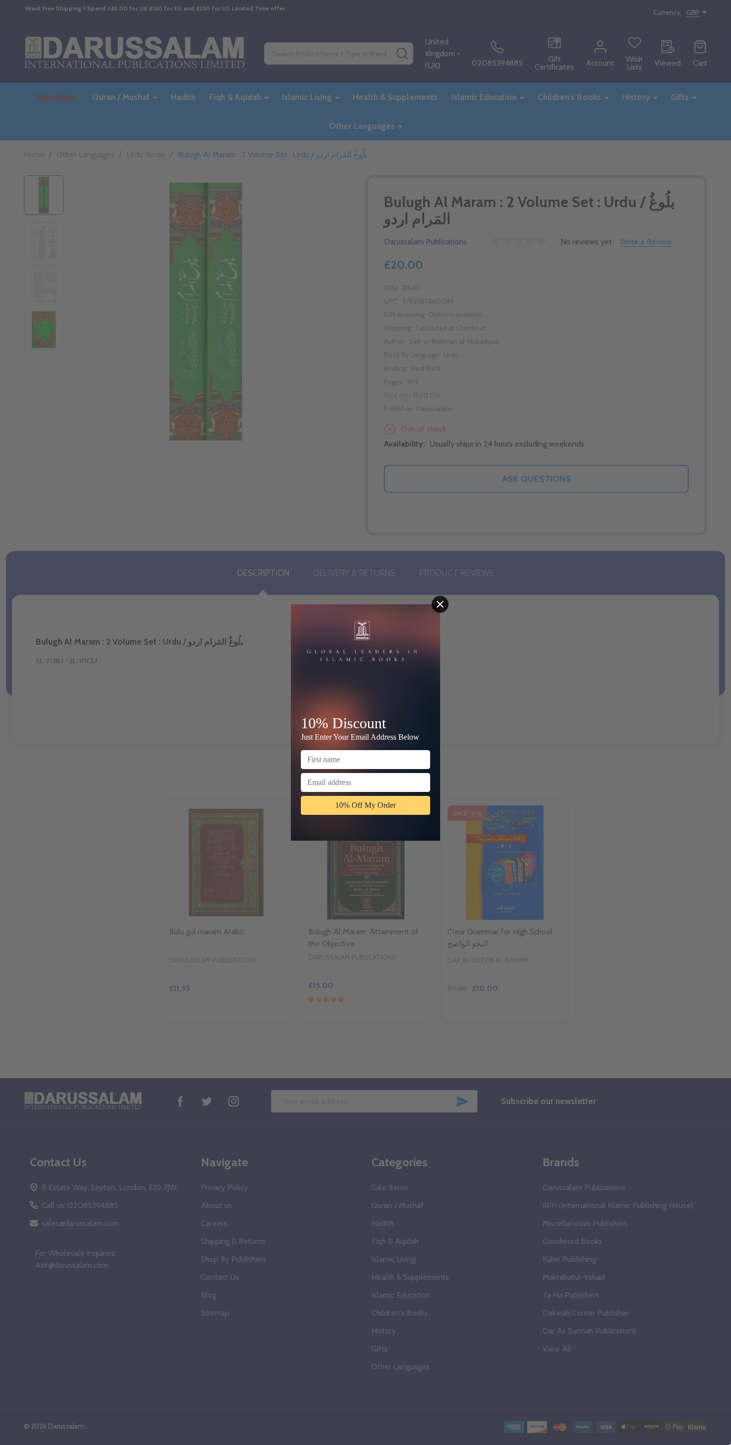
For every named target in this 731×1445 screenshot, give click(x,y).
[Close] (440, 604)
